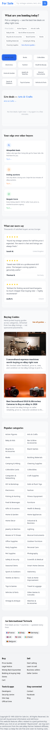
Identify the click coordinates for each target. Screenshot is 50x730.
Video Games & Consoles (33, 593)
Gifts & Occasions (12, 508)
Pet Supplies (10, 553)
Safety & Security (12, 559)
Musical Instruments (35, 535)
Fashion (30, 490)
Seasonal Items (11, 565)
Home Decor (10, 520)
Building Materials (12, 41)
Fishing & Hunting (12, 496)
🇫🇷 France (10, 632)
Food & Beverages (12, 502)
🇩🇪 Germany (33, 632)
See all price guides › (28, 45)
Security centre (8, 694)
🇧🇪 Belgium (11, 641)
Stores (4, 676)
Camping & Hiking (29, 41)
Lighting (30, 529)
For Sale (7, 3)
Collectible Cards (12, 469)
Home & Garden (11, 514)
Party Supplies (11, 547)
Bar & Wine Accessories (27, 33)
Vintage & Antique (12, 601)
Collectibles (32, 469)
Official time (7, 701)
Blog (29, 698)
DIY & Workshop (12, 484)
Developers (6, 691)
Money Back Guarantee (11, 670)
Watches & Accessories (32, 602)
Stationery (31, 571)
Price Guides (7, 663)
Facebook (30, 694)
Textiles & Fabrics (12, 578)
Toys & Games (11, 586)
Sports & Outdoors (13, 571)
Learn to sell (32, 666)
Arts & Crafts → (10, 101)
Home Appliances (34, 514)
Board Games (30, 37)
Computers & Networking (10, 476)
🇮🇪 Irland (28, 637)
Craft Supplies (33, 475)
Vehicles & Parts (11, 592)
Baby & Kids (10, 33)
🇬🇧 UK (8, 637)
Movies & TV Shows (13, 535)
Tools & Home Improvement (32, 579)
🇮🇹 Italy (21, 632)
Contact (30, 691)
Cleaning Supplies (12, 45)
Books (41, 37)
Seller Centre (32, 673)
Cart (3, 680)
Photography (32, 553)
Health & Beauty (33, 508)
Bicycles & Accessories (14, 37)
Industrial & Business (32, 521)
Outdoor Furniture (34, 541)
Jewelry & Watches (12, 529)
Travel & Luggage (34, 586)
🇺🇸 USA (18, 637)
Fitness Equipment (34, 496)
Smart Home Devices (35, 565)
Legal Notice (7, 666)
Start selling (32, 663)
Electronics (9, 490)
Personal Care (33, 547)
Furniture (31, 502)
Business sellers (33, 670)
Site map (5, 698)
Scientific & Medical (35, 559)
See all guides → (39, 322)
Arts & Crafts (35, 28)
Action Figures (22, 28)
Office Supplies (11, 541)
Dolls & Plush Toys (34, 484)
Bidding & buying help (11, 673)
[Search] (44, 3)
